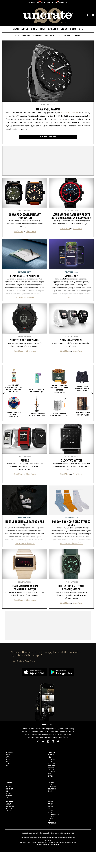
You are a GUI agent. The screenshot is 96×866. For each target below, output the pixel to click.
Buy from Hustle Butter (25, 543)
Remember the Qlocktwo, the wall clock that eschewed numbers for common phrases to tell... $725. (71, 466)
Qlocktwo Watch (71, 460)
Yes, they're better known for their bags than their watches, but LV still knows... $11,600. (71, 222)
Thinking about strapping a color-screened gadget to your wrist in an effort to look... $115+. (25, 466)
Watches (51, 105)
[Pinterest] (58, 741)
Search (87, 15)
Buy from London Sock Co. (71, 543)
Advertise (10, 806)
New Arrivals (51, 758)
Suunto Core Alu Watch (24, 340)
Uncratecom (33, 2)
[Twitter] (37, 741)
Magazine (26, 35)
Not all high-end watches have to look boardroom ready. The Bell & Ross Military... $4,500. (71, 595)
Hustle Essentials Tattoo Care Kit (24, 523)
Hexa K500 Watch (48, 109)
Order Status (8, 786)
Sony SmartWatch (71, 340)
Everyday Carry (66, 35)
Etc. (7, 765)
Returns (9, 793)
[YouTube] (42, 741)
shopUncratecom (49, 2)
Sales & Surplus (51, 771)
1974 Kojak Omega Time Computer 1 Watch (25, 587)
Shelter (53, 29)
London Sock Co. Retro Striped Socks (71, 523)
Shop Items (31, 231)
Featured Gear (24, 272)
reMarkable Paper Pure (24, 276)
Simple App (71, 276)
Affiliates (10, 808)
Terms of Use (51, 807)
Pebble (24, 460)
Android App (50, 35)
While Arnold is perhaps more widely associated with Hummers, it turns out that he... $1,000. (24, 223)
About (8, 804)
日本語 (50, 791)
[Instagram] (53, 741)
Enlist (78, 35)
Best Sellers (51, 762)
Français (52, 787)
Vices (64, 29)
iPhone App (37, 35)
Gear (16, 29)
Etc (81, 29)
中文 (49, 793)
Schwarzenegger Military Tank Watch (25, 216)
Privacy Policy (51, 811)
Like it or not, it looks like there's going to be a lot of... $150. (71, 344)
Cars (34, 29)
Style (24, 29)
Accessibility (53, 814)
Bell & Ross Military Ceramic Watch (71, 587)
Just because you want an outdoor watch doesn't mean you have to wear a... (25, 344)
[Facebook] (48, 741)
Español (51, 785)
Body (73, 29)
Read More (18, 231)
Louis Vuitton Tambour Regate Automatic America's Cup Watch (71, 216)
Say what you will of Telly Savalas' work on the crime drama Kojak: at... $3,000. (24, 593)
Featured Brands (52, 766)
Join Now (71, 297)
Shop (17, 35)
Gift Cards (50, 775)
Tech (43, 29)
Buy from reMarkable (25, 297)
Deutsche (52, 789)
